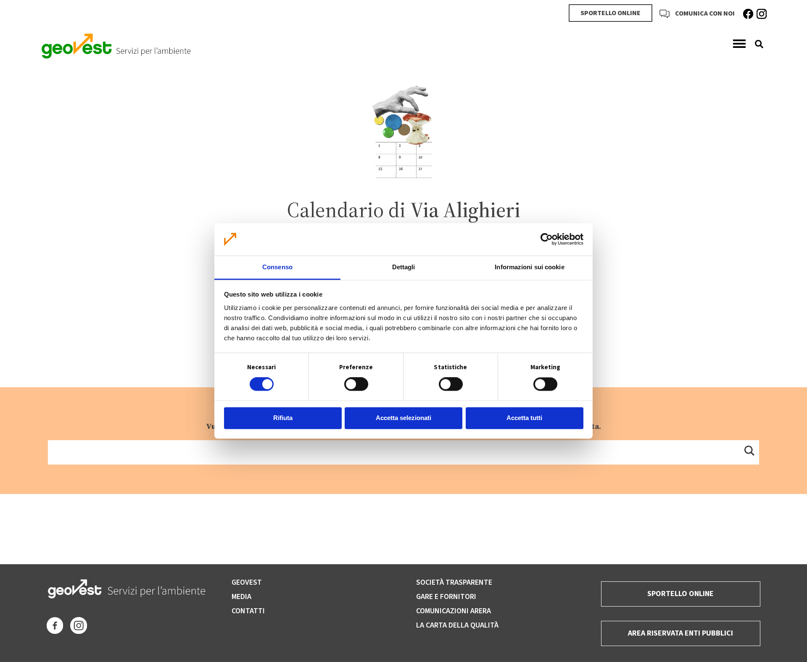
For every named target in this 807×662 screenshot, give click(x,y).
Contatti (248, 611)
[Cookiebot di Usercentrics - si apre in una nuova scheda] (546, 239)
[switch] (356, 384)
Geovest (247, 582)
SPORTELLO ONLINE (610, 13)
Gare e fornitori (446, 596)
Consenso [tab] (277, 267)
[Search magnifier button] (749, 450)
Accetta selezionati (403, 417)
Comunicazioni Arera (453, 611)
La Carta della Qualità (457, 625)
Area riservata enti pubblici (680, 633)
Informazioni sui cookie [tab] (529, 267)
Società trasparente (454, 582)
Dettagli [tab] (403, 267)
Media (241, 596)
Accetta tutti (524, 417)
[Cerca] (756, 44)
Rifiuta (283, 417)
